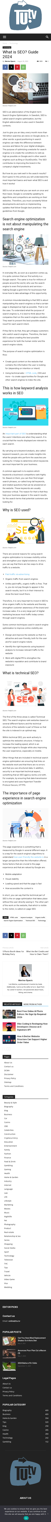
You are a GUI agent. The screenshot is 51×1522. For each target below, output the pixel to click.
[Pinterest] (17, 67)
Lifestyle (7, 1201)
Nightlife (8, 1216)
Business (8, 1114)
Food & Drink (9, 1161)
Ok (26, 1518)
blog (6, 1110)
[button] (4, 37)
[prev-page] (4, 1049)
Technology (14, 43)
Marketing (8, 1204)
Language (8, 1189)
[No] (47, 1513)
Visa (6, 1283)
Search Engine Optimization (13, 920)
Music (6, 1212)
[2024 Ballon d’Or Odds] (9, 1366)
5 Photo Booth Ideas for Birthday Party (13, 952)
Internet (7, 1185)
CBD (6, 1126)
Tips (6, 1267)
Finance (7, 1157)
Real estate (9, 1232)
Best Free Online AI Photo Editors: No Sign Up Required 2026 (31, 1014)
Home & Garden (11, 1177)
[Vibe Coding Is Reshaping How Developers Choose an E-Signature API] (9, 1026)
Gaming (7, 1169)
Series (7, 1240)
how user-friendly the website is (29, 857)
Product (7, 1228)
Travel (7, 1271)
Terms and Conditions (14, 1086)
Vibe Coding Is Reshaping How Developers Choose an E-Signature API (32, 1026)
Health (7, 1173)
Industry (8, 1181)
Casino (7, 1122)
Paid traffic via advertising (17, 574)
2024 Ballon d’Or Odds (27, 1363)
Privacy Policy (10, 1078)
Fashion (7, 1153)
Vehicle (7, 1275)
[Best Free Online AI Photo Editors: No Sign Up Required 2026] (9, 1014)
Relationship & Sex (12, 1236)
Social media (9, 1248)
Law (6, 1193)
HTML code (31, 373)
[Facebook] (5, 67)
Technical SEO (30, 920)
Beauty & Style (10, 1102)
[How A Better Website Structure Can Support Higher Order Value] (9, 1039)
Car (5, 1118)
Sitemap (7, 1082)
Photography (9, 1224)
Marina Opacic (10, 61)
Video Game (9, 1279)
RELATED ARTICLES (12, 1004)
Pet (5, 1220)
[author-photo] (25, 977)
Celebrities (9, 1130)
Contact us (8, 1066)
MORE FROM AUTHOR (33, 1004)
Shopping (8, 1244)
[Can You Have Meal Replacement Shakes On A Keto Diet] (9, 1341)
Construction (9, 1134)
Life (5, 1197)
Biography (8, 1106)
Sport (6, 1252)
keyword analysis (26, 917)
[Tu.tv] (25, 17)
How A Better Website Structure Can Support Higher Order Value (32, 1039)
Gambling (8, 1165)
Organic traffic (40, 917)
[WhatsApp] (23, 67)
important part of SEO (16, 433)
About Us (8, 1062)
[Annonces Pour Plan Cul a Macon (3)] (9, 1353)
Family (7, 1150)
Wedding (8, 1287)
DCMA (7, 1070)
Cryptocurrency (11, 1138)
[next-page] (8, 1049)
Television (8, 1259)
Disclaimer (8, 1074)
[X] (11, 67)
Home (5, 43)
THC (6, 1263)
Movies (7, 1208)
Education (8, 1142)
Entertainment (10, 1146)
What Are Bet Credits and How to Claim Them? (37, 952)
